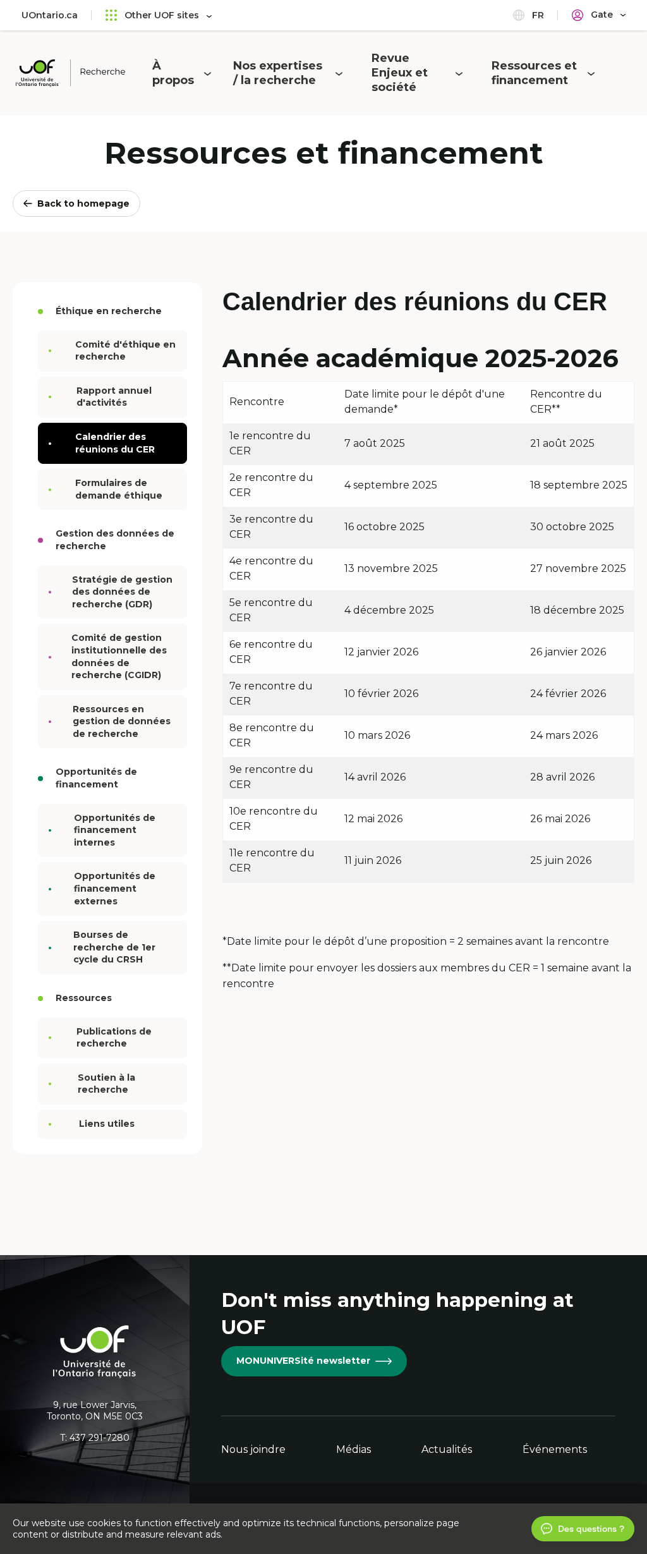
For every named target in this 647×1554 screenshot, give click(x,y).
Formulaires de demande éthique (118, 489)
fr (536, 15)
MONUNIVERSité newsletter (303, 1360)
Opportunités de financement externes (114, 888)
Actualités (446, 1449)
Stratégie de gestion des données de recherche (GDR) (122, 592)
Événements (555, 1449)
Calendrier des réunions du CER (115, 443)
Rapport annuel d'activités (114, 397)
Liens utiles (107, 1123)
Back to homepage (83, 203)
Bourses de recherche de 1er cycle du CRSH (114, 947)
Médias (353, 1449)
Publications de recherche (114, 1038)
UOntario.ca (49, 15)
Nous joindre (253, 1449)
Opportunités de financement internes (114, 830)
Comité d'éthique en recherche (125, 351)
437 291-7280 (100, 1437)
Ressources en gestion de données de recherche (122, 721)
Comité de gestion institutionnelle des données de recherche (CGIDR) (119, 656)
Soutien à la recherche (106, 1084)
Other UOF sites (162, 15)
